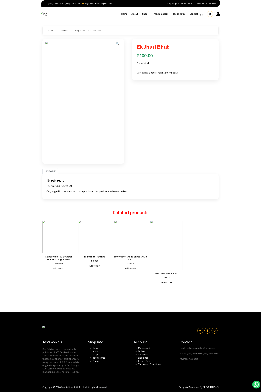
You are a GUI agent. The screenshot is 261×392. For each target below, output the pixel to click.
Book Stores (179, 13)
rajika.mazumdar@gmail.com (99, 3)
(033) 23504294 (55, 3)
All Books (64, 30)
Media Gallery (161, 13)
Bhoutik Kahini (156, 72)
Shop (95, 354)
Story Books (80, 30)
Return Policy (145, 361)
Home (124, 13)
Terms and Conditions (149, 364)
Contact (193, 13)
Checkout (143, 354)
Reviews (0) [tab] (50, 170)
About (134, 13)
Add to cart (58, 268)
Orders (141, 351)
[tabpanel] (130, 186)
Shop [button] (144, 13)
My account (144, 347)
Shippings (143, 357)
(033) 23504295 (72, 3)
